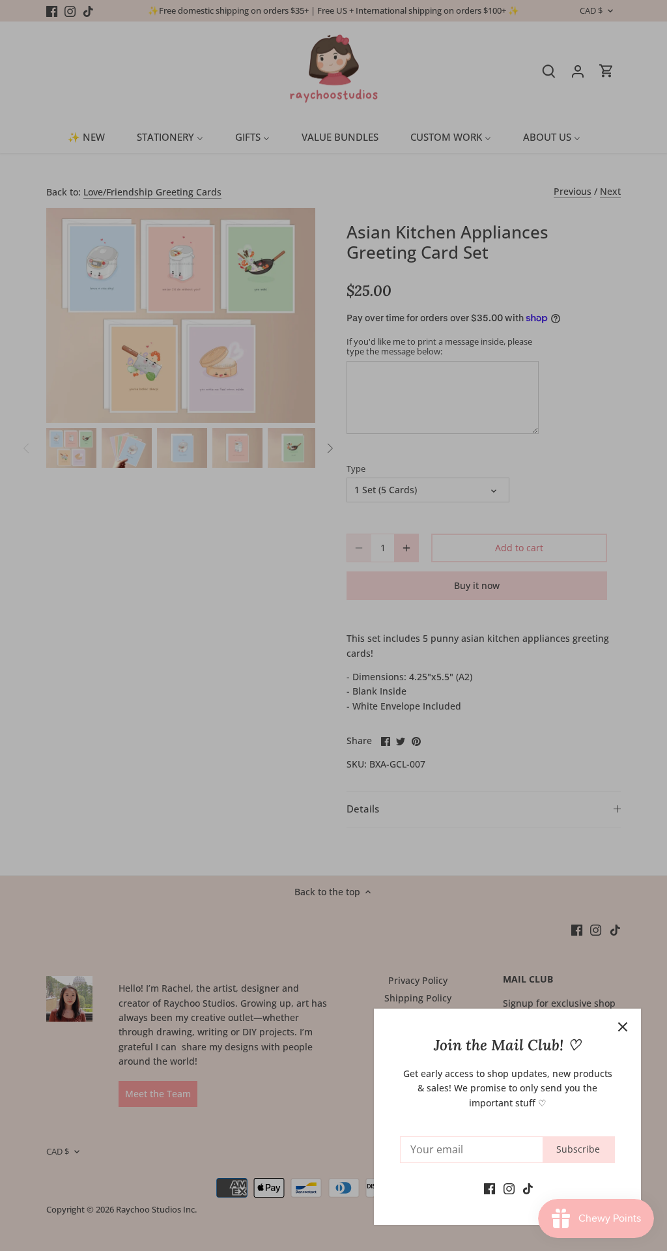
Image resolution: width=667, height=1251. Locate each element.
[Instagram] (509, 1187)
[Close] (622, 1027)
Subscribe (578, 1149)
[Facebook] (489, 1187)
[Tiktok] (527, 1187)
